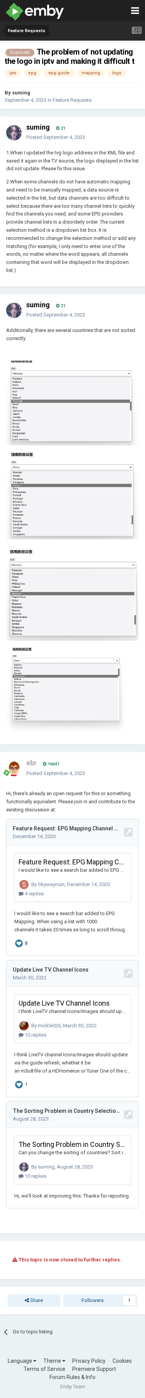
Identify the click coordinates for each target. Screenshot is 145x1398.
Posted (55, 137)
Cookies (122, 1361)
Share (36, 1300)
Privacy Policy (89, 1361)
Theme (52, 1361)
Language (20, 1361)
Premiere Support (94, 1369)
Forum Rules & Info (72, 1377)
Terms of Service (44, 1369)
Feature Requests (72, 100)
